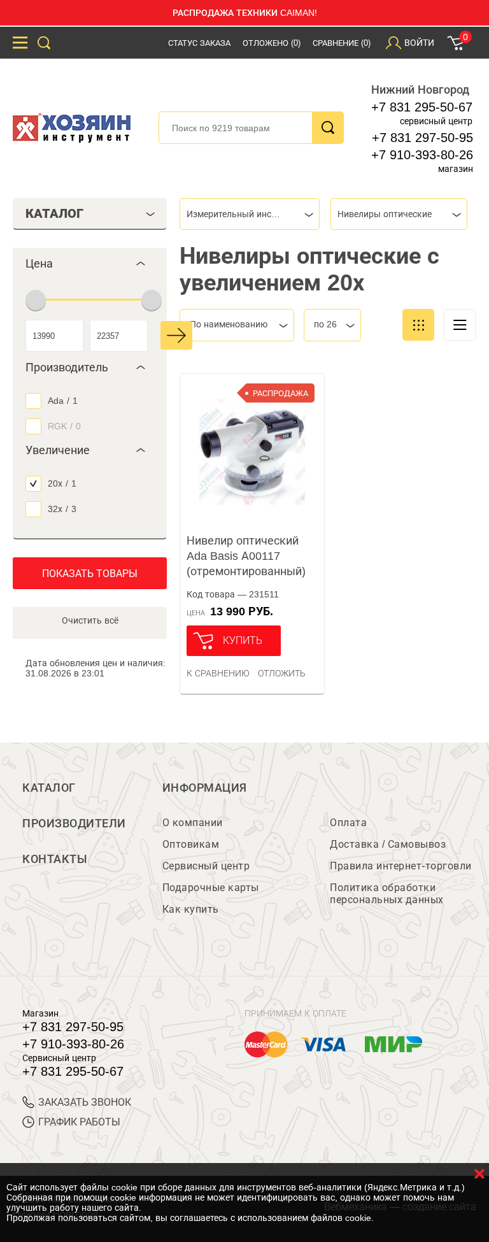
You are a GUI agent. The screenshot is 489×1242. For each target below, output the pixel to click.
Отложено (272, 43)
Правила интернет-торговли (401, 865)
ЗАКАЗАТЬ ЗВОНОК (84, 1102)
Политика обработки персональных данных (387, 893)
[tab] (90, 264)
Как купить (190, 909)
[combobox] (250, 214)
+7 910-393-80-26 (422, 155)
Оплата (348, 822)
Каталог (49, 788)
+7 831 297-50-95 (422, 138)
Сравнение (342, 43)
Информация (204, 788)
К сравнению (218, 673)
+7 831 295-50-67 (421, 107)
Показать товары (90, 573)
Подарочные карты (210, 887)
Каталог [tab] (54, 213)
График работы (79, 1122)
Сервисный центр (206, 865)
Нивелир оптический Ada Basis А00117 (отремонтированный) (246, 556)
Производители (74, 823)
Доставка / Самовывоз (388, 844)
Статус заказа (199, 43)
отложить (282, 673)
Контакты (54, 859)
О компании (192, 822)
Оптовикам (191, 844)
